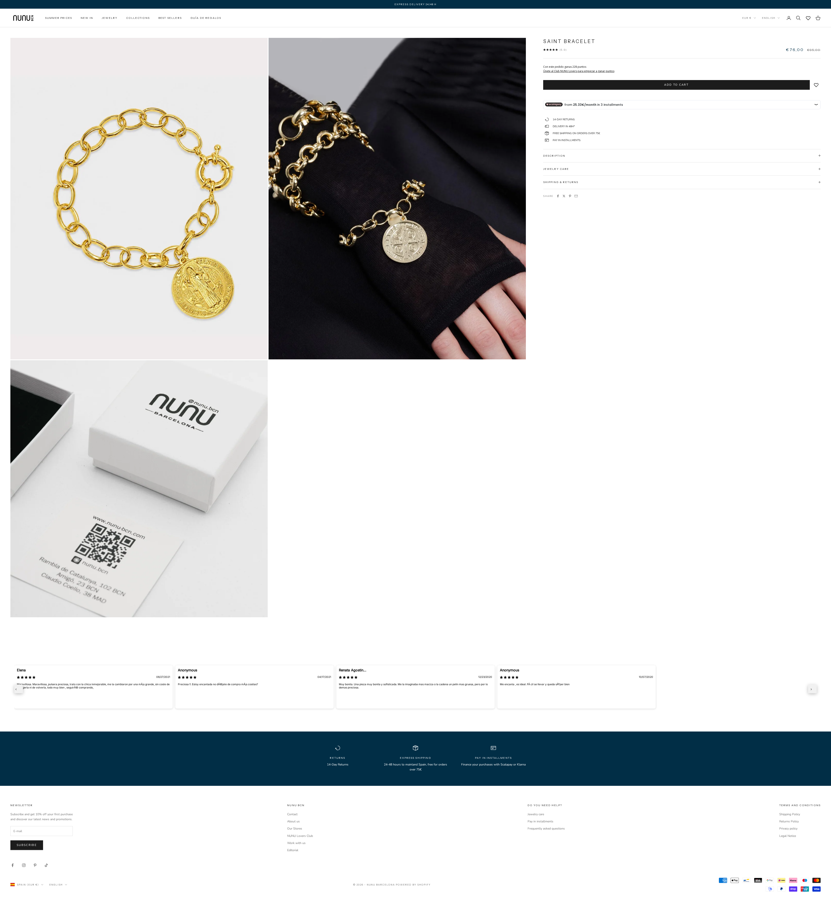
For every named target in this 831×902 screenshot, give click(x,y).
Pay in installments (540, 821)
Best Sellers (170, 17)
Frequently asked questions (546, 828)
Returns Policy (789, 821)
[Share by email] (576, 196)
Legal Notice (787, 836)
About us (293, 821)
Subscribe (27, 845)
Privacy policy (788, 828)
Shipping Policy (789, 814)
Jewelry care (536, 814)
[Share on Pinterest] (570, 196)
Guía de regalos (205, 17)
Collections (138, 17)
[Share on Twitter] (564, 196)
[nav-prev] (18, 689)
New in (87, 17)
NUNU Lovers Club (300, 836)
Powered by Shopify (413, 884)
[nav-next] (812, 689)
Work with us (296, 843)
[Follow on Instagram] (24, 865)
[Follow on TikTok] (46, 865)
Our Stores (294, 828)
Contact (292, 814)
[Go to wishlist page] (808, 18)
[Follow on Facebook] (12, 865)
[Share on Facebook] (558, 196)
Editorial (292, 850)
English (768, 17)
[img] (26, 677)
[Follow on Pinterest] (35, 865)
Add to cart (676, 85)
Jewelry (110, 17)
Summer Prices (58, 17)
